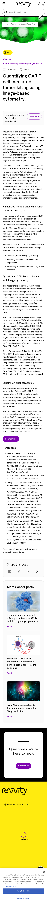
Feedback (34, 116)
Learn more (10, 438)
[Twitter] (37, 571)
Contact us (23, 765)
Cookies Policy (11, 886)
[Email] (9, 571)
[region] (23, 885)
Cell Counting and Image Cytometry (22, 63)
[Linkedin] (28, 571)
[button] (39, 4)
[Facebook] (18, 571)
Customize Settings (23, 898)
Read (9, 626)
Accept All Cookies (23, 891)
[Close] (44, 872)
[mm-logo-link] (23, 4)
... (4, 24)
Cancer (7, 59)
